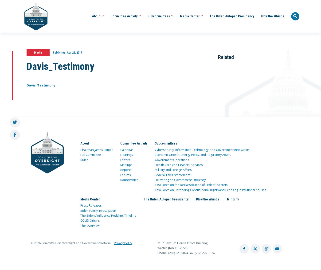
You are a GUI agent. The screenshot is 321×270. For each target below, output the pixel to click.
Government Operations (172, 160)
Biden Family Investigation (98, 211)
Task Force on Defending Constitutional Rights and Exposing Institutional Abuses (210, 190)
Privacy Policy (123, 243)
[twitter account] (255, 249)
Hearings (126, 155)
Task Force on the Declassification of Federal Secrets (191, 185)
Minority (233, 199)
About (96, 16)
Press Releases (91, 205)
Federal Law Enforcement (172, 175)
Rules (84, 160)
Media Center (190, 16)
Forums (125, 175)
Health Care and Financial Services (179, 165)
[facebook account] (244, 249)
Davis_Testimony (41, 85)
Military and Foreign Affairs (173, 170)
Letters (125, 160)
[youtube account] (277, 249)
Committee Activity (124, 16)
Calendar (126, 150)
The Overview (90, 226)
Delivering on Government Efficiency (180, 180)
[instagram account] (266, 249)
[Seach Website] (295, 16)
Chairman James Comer (96, 150)
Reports (125, 170)
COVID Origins (90, 221)
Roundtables (129, 180)
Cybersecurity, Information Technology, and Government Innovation (202, 150)
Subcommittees (159, 16)
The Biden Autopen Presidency (232, 16)
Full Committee (90, 155)
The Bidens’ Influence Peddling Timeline (108, 216)
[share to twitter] (15, 122)
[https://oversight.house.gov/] (33, 16)
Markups (126, 165)
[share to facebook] (15, 135)
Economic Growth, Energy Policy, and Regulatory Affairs (193, 155)
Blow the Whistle (272, 16)
